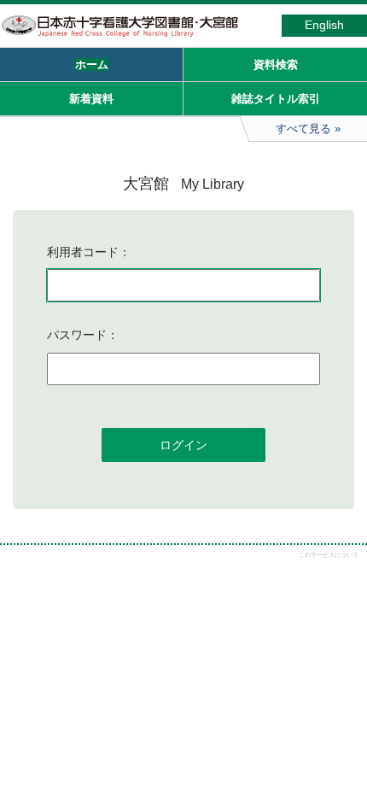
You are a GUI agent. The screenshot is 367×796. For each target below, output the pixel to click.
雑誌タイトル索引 (275, 98)
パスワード (77, 335)
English (324, 25)
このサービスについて (328, 555)
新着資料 (91, 98)
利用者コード (83, 252)
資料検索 (275, 64)
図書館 (128, 37)
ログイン (183, 445)
